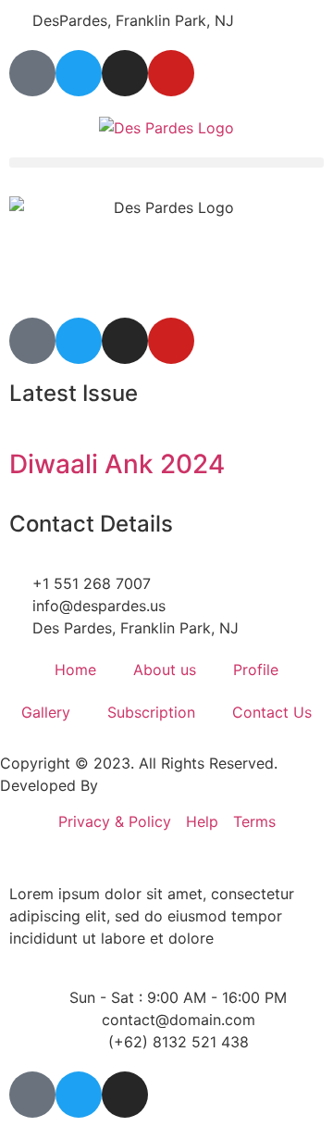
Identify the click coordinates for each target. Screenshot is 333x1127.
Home (75, 669)
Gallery (45, 712)
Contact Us (272, 712)
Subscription (151, 712)
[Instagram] (125, 73)
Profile (255, 669)
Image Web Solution (172, 785)
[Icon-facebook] (32, 73)
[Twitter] (79, 73)
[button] (166, 162)
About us (164, 669)
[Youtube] (171, 73)
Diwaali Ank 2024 (117, 464)
